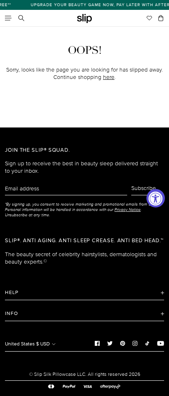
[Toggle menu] (8, 18)
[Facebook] (97, 343)
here (108, 77)
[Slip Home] (84, 18)
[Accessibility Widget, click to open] (155, 198)
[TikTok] (147, 343)
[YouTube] (160, 343)
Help (11, 292)
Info (11, 313)
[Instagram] (135, 343)
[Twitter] (110, 343)
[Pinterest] (122, 343)
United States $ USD (28, 344)
